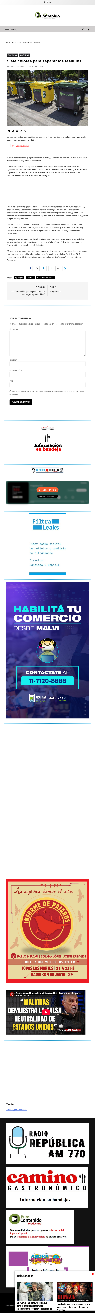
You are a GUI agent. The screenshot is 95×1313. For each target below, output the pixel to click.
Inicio (8, 42)
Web (11, 381)
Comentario (15, 329)
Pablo (12, 66)
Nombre (13, 360)
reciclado (30, 277)
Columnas (12, 55)
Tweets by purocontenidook (16, 1109)
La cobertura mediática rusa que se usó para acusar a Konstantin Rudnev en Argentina (73, 1307)
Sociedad (24, 55)
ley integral (19, 277)
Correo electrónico (17, 370)
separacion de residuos (45, 277)
